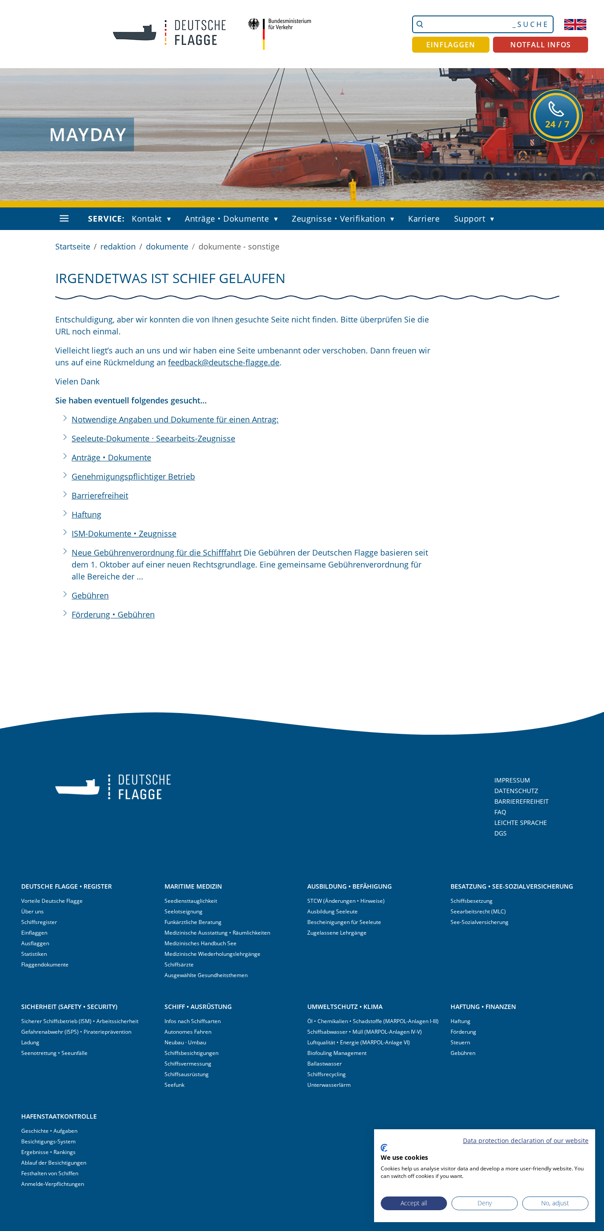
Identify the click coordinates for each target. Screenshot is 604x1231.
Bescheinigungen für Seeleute (344, 922)
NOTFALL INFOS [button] (540, 45)
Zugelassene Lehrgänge (337, 932)
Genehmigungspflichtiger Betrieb (133, 476)
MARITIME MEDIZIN (193, 886)
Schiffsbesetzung (472, 901)
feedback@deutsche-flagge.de (223, 362)
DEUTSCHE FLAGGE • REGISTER (66, 886)
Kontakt (147, 218)
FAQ (500, 812)
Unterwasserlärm (329, 1085)
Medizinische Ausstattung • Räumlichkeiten (217, 932)
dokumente (167, 246)
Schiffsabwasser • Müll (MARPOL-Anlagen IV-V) (364, 1031)
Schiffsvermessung (187, 1063)
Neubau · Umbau (185, 1042)
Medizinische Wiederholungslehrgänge (212, 954)
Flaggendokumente (45, 964)
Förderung (463, 1031)
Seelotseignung (183, 911)
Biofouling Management (337, 1053)
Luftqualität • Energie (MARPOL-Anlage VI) (358, 1042)
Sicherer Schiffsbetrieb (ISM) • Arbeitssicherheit (79, 1021)
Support (469, 218)
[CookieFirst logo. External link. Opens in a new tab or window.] (384, 1148)
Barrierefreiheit (100, 495)
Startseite (72, 246)
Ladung (30, 1042)
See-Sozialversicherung (479, 922)
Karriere (424, 218)
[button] (171, 219)
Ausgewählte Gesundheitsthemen (206, 975)
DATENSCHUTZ (516, 790)
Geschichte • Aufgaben (49, 1131)
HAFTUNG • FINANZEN (483, 1006)
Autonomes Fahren (187, 1031)
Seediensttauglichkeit (190, 901)
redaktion (118, 246)
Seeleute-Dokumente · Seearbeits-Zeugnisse (153, 438)
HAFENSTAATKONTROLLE (59, 1116)
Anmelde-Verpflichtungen (52, 1184)
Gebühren (90, 595)
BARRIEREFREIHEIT (521, 801)
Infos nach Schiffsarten (192, 1021)
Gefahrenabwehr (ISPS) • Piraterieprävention (76, 1031)
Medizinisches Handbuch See (200, 943)
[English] (575, 24)
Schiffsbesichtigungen (191, 1053)
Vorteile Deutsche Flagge (52, 901)
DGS (500, 833)
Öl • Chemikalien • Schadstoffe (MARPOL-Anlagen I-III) (373, 1021)
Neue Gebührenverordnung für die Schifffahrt (156, 552)
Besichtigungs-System (48, 1141)
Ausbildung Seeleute (332, 911)
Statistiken (34, 954)
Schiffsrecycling (326, 1074)
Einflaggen (34, 932)
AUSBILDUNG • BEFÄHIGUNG (349, 886)
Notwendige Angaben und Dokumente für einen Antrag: (175, 419)
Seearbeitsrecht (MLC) (478, 911)
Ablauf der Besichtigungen (53, 1162)
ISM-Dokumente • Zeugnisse (124, 533)
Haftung (86, 514)
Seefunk (174, 1085)
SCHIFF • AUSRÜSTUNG (198, 1006)
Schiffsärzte (179, 964)
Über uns (32, 911)
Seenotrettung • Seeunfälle (54, 1053)
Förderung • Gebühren (113, 614)
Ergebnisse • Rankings (48, 1152)
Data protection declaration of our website (526, 1140)
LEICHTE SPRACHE (520, 822)
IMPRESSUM (512, 780)
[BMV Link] (279, 34)
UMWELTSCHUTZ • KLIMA (344, 1006)
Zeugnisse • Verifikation (338, 218)
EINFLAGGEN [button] (450, 45)
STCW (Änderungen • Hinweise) (346, 901)
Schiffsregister (39, 922)
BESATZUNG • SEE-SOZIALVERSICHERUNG (512, 886)
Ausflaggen (35, 943)
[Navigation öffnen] (64, 218)
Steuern (460, 1042)
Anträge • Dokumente (227, 218)
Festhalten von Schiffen (49, 1173)
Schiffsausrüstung (186, 1074)
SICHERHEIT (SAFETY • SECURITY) (69, 1006)
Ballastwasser (324, 1063)
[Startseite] (163, 34)
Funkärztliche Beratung (193, 922)
